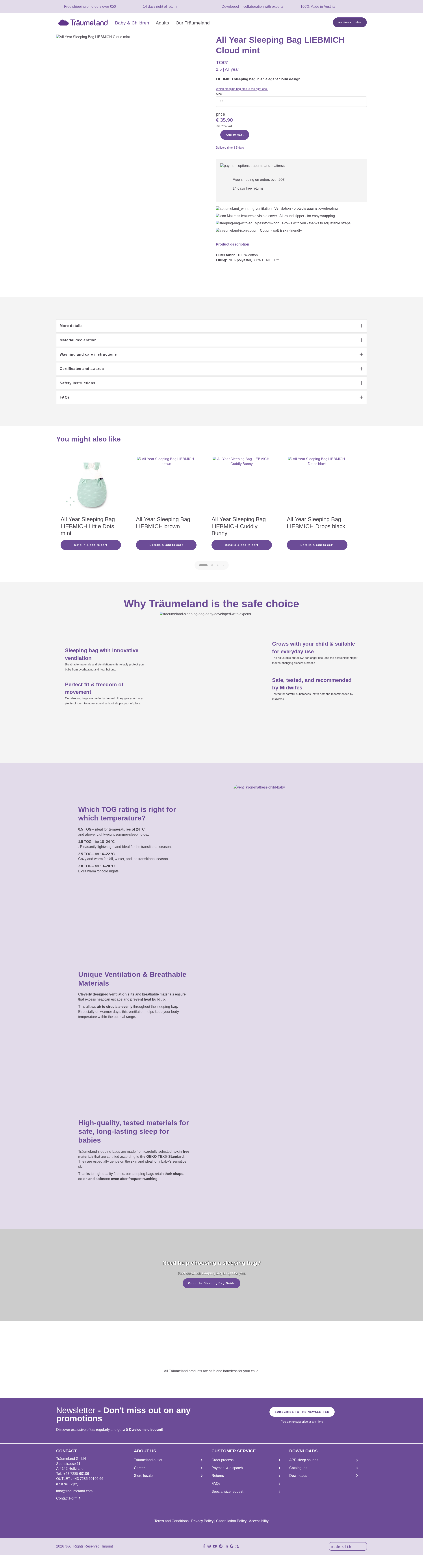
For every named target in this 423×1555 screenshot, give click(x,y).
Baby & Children (132, 22)
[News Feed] (237, 1546)
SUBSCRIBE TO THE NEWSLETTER (302, 1411)
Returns (218, 1475)
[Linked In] (226, 1546)
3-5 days (239, 147)
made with (342, 1547)
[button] (211, 325)
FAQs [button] (65, 397)
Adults (162, 22)
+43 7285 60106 (76, 1474)
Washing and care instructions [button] (88, 354)
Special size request (227, 1491)
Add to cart (235, 134)
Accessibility (259, 1521)
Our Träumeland (193, 22)
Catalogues (298, 1468)
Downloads (298, 1475)
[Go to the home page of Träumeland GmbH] (84, 22)
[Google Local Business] (231, 1546)
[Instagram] (209, 1546)
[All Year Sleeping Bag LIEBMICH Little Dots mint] (91, 486)
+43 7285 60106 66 (88, 1479)
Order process (223, 1460)
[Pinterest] (221, 1546)
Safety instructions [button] (77, 383)
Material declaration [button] (78, 340)
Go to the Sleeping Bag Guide (211, 1283)
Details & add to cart (91, 545)
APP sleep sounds (303, 1460)
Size (219, 94)
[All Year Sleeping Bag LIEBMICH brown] (166, 486)
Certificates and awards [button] (82, 369)
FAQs (216, 1483)
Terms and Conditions (171, 1521)
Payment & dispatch (227, 1468)
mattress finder (349, 22)
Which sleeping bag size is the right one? (242, 88)
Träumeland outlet (148, 1460)
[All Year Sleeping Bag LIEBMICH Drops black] (317, 486)
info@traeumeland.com (74, 1491)
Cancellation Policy (231, 1521)
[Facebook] (204, 1546)
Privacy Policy (202, 1521)
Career (139, 1468)
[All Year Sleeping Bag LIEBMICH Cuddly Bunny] (242, 486)
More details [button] (71, 326)
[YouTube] (215, 1546)
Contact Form (66, 1498)
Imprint (107, 1546)
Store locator (144, 1475)
